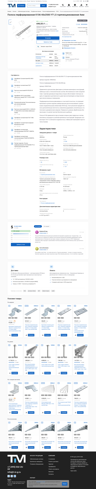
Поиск (43, 5)
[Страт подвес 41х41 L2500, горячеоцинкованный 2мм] (48, 359)
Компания (52, 455)
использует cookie (41, 481)
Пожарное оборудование (36, 464)
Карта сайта (73, 470)
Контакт (32, 477)
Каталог (22, 5)
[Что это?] (47, 144)
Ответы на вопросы (54, 469)
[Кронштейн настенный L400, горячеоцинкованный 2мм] (80, 435)
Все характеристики (66, 36)
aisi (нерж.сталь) (39, 63)
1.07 (65, 166)
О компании (10, 1)
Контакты (44, 1)
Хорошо (65, 483)
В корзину (48, 38)
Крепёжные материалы (36, 461)
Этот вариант (46, 226)
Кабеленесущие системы (24, 11)
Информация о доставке (70, 40)
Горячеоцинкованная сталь (48, 174)
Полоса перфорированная (49, 11)
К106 (57, 11)
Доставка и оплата (22, 1)
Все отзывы (38, 226)
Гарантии (33, 1)
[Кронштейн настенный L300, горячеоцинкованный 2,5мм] (15, 435)
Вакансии (51, 471)
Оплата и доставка (53, 461)
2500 (65, 162)
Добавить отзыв (21, 244)
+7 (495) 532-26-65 (53, 4)
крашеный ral (38, 65)
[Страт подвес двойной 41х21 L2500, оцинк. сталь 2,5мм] (64, 359)
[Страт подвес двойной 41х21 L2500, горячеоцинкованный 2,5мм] (15, 359)
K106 (65, 141)
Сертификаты (38, 1)
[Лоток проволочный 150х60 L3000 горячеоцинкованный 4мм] (64, 398)
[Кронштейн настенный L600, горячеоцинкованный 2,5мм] (31, 435)
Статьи (15, 1)
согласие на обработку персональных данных (79, 466)
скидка (56, 30)
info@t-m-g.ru (52, 6)
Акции (28, 1)
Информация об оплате (69, 48)
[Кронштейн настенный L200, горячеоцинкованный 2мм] (64, 435)
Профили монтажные (36, 11)
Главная (9, 11)
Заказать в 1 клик (48, 42)
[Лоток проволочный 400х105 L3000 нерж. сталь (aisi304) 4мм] (48, 398)
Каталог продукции (36, 455)
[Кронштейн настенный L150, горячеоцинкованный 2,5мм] (48, 435)
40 (41, 162)
